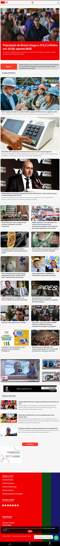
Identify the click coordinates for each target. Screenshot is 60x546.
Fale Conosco (8, 483)
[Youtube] (3, 505)
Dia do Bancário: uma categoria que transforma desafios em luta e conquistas (13, 224)
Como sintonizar (9, 487)
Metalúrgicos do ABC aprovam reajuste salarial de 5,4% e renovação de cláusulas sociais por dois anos (45, 349)
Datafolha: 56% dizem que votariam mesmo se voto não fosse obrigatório (26, 151)
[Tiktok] (15, 505)
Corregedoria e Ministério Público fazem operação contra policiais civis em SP (14, 251)
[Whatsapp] (5, 505)
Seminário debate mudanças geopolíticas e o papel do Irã (37, 428)
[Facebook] (13, 505)
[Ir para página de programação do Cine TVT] (11, 462)
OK (30, 531)
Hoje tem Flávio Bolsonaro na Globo (13, 322)
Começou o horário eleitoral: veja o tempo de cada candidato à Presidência (13, 349)
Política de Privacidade (12, 494)
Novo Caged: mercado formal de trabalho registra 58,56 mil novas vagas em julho (29, 112)
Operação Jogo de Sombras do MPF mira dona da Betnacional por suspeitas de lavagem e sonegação (44, 324)
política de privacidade (49, 528)
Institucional (7, 480)
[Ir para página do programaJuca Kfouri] (30, 391)
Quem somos (8, 490)
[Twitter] (10, 505)
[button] (32, 2)
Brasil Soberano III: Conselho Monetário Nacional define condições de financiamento (45, 300)
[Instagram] (8, 505)
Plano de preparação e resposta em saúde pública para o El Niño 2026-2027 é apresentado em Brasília (13, 275)
